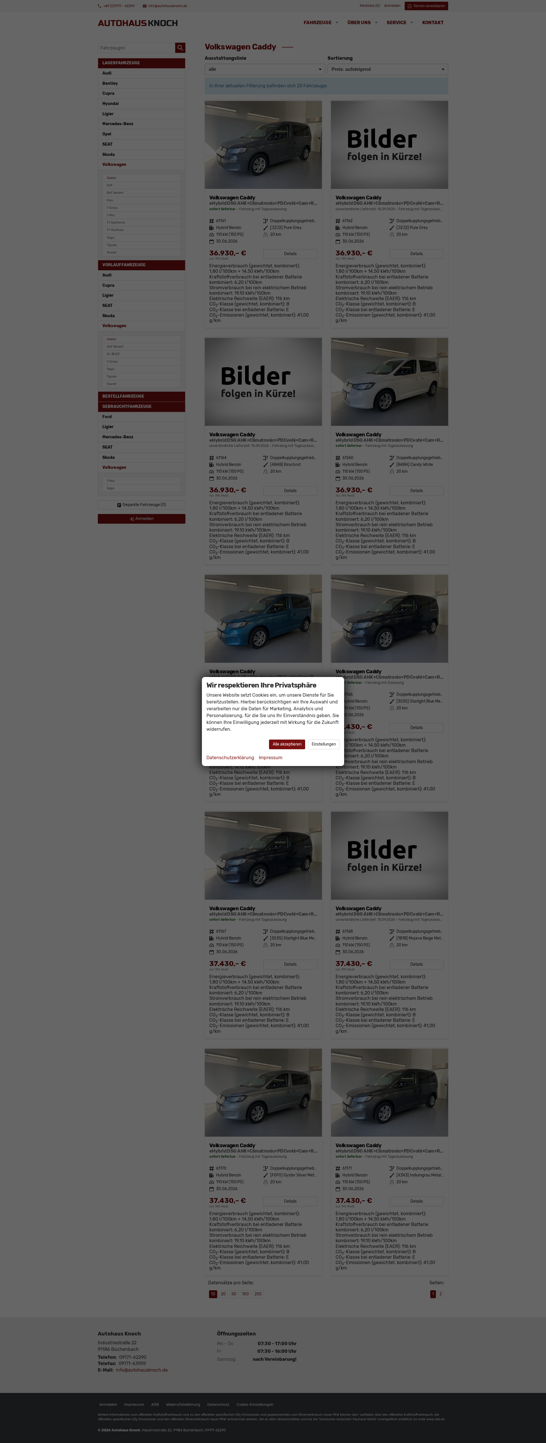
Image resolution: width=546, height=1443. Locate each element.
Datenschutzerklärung (230, 757)
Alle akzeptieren (287, 744)
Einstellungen (324, 744)
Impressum (270, 757)
